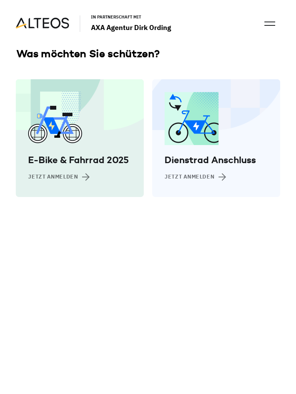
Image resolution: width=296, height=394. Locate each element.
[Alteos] (42, 26)
